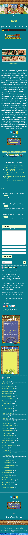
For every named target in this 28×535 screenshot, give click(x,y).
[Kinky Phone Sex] (14, 52)
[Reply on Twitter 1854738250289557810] (5, 330)
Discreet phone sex (7, 406)
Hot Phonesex (6, 418)
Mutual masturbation (8, 438)
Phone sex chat (6, 455)
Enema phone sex (7, 408)
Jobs (22, 528)
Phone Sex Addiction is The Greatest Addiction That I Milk (13, 170)
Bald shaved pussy (7, 386)
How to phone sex (7, 423)
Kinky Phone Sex (7, 428)
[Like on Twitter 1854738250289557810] (10, 330)
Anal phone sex (6, 383)
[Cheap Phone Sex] (22, 52)
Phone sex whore (7, 475)
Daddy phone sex (7, 401)
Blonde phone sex (7, 393)
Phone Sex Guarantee (17, 528)
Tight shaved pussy (7, 487)
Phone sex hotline (7, 462)
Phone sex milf (6, 467)
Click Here (14, 142)
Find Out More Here (8, 311)
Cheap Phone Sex (7, 396)
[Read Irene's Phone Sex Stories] (14, 153)
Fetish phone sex (7, 413)
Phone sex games (7, 458)
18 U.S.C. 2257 (10, 528)
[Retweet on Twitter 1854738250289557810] (7, 330)
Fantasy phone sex (7, 411)
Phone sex (5, 448)
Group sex (5, 416)
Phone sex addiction (8, 453)
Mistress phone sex (7, 435)
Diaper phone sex (7, 403)
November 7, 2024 (7, 332)
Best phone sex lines (8, 388)
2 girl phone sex (6, 381)
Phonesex (5, 477)
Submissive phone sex (8, 485)
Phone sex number (7, 470)
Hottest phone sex (7, 421)
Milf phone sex (6, 433)
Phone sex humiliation (8, 465)
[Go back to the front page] (14, 9)
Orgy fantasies (6, 443)
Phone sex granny (7, 460)
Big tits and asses (7, 391)
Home (6, 528)
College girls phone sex (8, 398)
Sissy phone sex (6, 482)
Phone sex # (5, 450)
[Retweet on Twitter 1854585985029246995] (7, 342)
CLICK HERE (14, 506)
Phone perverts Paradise (9, 445)
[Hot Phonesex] (6, 52)
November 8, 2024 (7, 321)
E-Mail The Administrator (5, 530)
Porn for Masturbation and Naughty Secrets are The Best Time (13, 166)
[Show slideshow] (14, 63)
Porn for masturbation (8, 480)
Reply (6, 195)
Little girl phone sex (7, 430)
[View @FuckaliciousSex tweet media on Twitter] (5, 327)
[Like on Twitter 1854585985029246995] (10, 342)
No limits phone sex (7, 440)
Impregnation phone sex (9, 425)
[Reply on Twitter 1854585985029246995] (5, 342)
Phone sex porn (6, 472)
